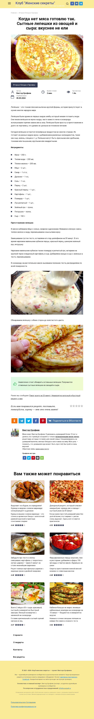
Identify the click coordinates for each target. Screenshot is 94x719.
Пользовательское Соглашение (23, 702)
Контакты (17, 650)
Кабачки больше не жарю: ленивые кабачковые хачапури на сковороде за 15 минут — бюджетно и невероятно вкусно (66, 611)
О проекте (17, 635)
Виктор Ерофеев (31, 430)
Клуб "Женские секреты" (35, 3)
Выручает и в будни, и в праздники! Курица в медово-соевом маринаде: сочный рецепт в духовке (27, 508)
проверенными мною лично (67, 437)
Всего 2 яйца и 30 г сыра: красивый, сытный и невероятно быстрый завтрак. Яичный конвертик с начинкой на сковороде (26, 611)
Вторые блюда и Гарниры (24, 85)
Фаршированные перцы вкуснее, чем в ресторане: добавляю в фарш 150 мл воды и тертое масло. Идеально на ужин (66, 561)
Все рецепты (19, 657)
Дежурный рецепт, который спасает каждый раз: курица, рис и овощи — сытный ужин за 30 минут (66, 508)
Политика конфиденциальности (23, 707)
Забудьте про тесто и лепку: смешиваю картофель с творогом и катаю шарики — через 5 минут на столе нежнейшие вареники (26, 561)
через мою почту (42, 449)
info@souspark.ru (65, 688)
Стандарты (18, 642)
